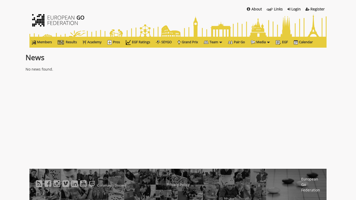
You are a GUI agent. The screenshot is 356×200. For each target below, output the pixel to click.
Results (71, 42)
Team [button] (214, 42)
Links (278, 9)
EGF (285, 42)
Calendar (306, 42)
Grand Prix (190, 42)
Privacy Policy (178, 184)
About (256, 9)
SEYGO (166, 42)
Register (317, 9)
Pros (116, 42)
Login (296, 9)
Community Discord (111, 185)
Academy (94, 42)
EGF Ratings (141, 42)
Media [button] (261, 42)
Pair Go (239, 42)
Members (44, 42)
